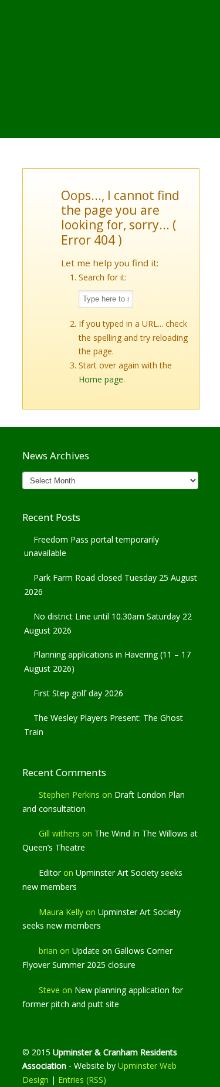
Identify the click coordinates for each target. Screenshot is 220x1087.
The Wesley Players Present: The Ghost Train (103, 724)
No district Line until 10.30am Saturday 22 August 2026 (108, 623)
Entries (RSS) (82, 1079)
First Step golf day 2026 (78, 693)
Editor (50, 872)
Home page (101, 379)
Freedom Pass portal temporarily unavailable (91, 546)
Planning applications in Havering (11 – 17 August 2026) (107, 661)
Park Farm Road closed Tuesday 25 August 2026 (110, 584)
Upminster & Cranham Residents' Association (110, 48)
